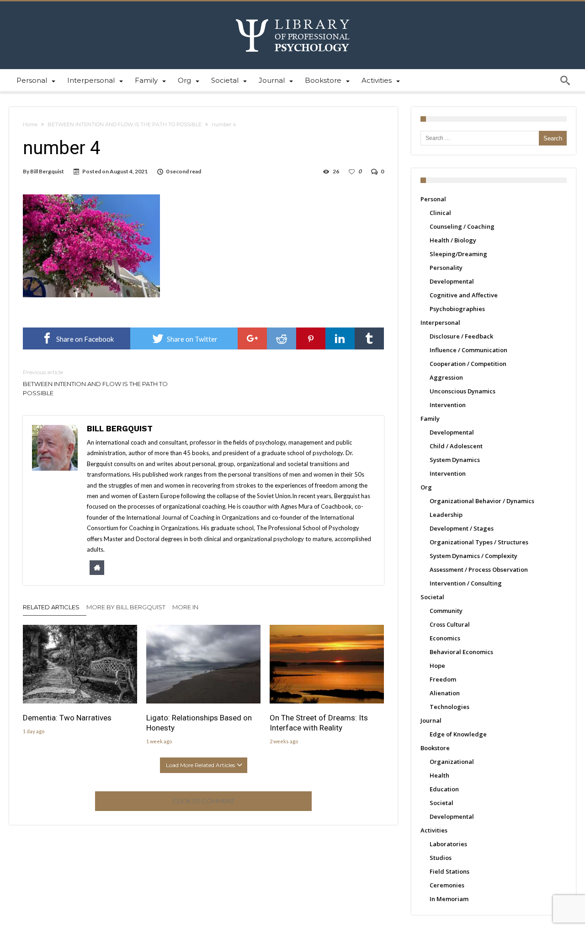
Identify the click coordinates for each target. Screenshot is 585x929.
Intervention (448, 405)
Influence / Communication (468, 350)
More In (186, 607)
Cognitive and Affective (464, 295)
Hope (437, 665)
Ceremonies (447, 885)
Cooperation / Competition (468, 364)
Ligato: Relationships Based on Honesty (199, 722)
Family (430, 418)
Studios (441, 858)
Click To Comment (203, 801)
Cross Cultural (450, 624)
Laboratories (448, 844)
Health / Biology (453, 240)
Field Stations (449, 871)
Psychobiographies (457, 309)
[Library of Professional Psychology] (293, 14)
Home (30, 124)
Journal (430, 720)
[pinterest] (310, 338)
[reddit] (281, 338)
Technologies (449, 707)
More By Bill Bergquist (125, 607)
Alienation (445, 693)
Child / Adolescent (456, 446)
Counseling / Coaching (462, 226)
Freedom (443, 679)
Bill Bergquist (47, 171)
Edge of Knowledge (458, 734)
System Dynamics (455, 460)
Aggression (446, 377)
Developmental (452, 281)
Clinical (440, 213)
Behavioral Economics (461, 652)
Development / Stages (462, 528)
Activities (433, 830)
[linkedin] (340, 338)
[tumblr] (369, 338)
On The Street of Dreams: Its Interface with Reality (319, 722)
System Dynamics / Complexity (473, 556)
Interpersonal (440, 322)
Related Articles (51, 607)
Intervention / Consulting (466, 583)
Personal (433, 199)
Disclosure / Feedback (461, 336)
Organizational (452, 761)
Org (426, 487)
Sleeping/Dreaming (458, 254)
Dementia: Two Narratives (67, 717)
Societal (432, 597)
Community (446, 611)
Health (439, 775)
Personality (446, 267)
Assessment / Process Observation (479, 569)
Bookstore (435, 748)
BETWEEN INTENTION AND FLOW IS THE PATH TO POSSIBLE (125, 124)
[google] (252, 338)
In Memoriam (449, 899)
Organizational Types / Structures (479, 542)
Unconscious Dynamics (462, 391)
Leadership (446, 514)
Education (444, 789)
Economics (445, 638)
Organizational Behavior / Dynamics (482, 501)
